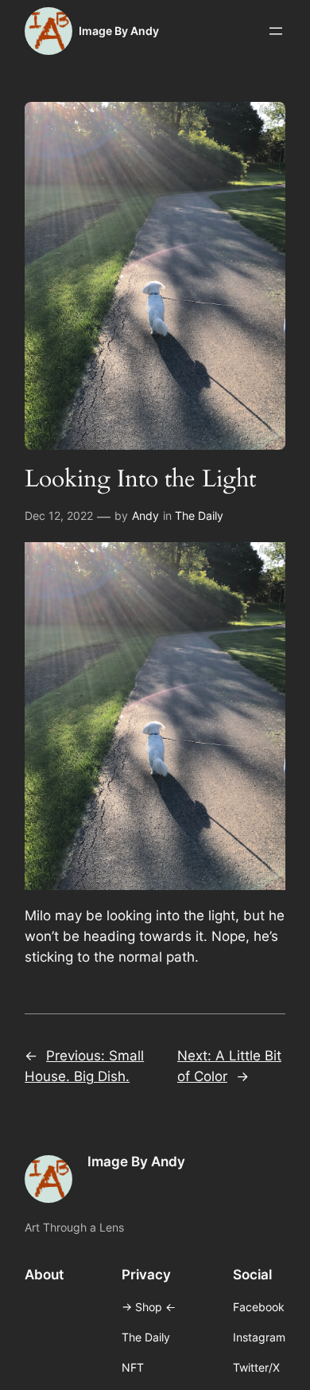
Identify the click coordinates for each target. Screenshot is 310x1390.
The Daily (199, 515)
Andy (145, 515)
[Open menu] (275, 31)
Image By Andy (119, 30)
